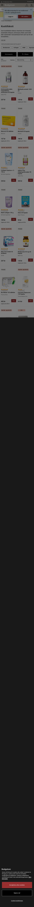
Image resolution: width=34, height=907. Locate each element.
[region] (17, 612)
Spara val (17, 893)
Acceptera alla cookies (17, 885)
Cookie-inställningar (17, 900)
